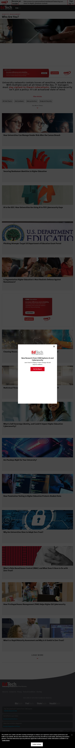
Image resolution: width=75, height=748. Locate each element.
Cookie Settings (37, 744)
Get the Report (37, 369)
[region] (37, 740)
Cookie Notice (6, 740)
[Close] (72, 735)
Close (54, 346)
